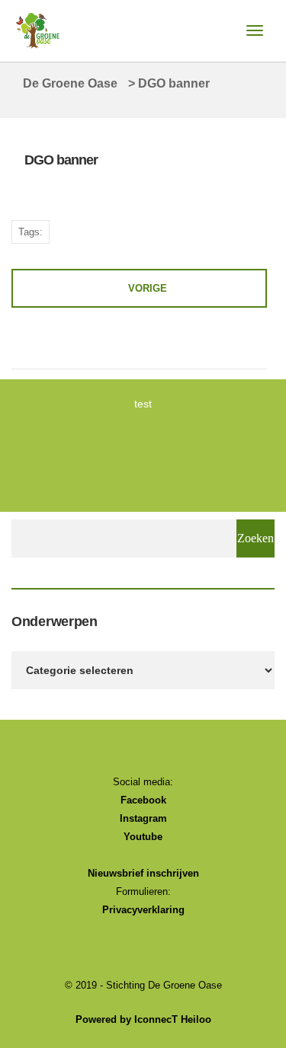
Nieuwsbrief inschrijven (143, 873)
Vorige (147, 288)
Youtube (143, 836)
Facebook (143, 800)
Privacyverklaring (143, 909)
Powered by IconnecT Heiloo (143, 1019)
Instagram (143, 818)
